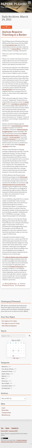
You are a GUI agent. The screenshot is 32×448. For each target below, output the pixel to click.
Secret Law (5, 381)
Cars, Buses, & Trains (7, 369)
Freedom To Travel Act (16, 266)
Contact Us (14, 428)
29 (13, 356)
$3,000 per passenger (8, 139)
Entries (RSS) (4, 431)
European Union (7, 89)
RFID (3, 378)
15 (13, 350)
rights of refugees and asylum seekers (16, 257)
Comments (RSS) (13, 431)
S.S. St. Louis (23, 177)
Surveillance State (7, 386)
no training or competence (19, 104)
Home (7, 428)
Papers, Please (6, 374)
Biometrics (5, 366)
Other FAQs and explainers (9, 325)
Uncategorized (6, 388)
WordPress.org (6, 415)
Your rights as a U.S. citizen (9, 321)
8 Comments (21, 285)
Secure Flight (5, 383)
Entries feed (5, 410)
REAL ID (4, 376)
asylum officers (16, 49)
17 (18, 350)
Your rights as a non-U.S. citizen (11, 323)
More (25, 311)
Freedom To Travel (8, 285)
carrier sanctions (14, 137)
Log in (3, 408)
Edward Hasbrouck (11, 283)
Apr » (17, 358)
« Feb (14, 358)
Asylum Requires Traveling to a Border (14, 33)
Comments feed (6, 412)
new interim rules (11, 45)
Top (2, 428)
